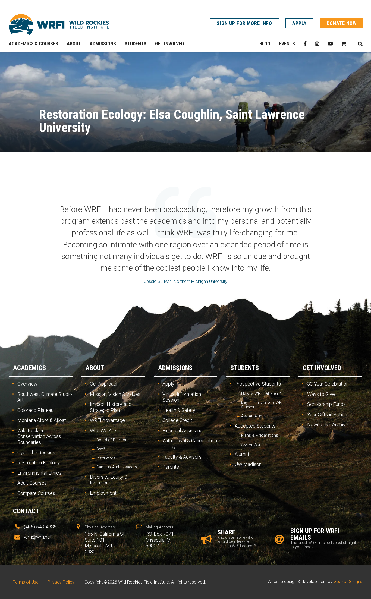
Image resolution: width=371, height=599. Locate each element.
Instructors (105, 458)
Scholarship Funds (326, 404)
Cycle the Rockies (36, 452)
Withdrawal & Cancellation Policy (189, 443)
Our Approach (104, 384)
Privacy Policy (61, 582)
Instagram (317, 43)
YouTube (330, 43)
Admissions (175, 368)
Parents (170, 467)
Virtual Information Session (181, 397)
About (95, 368)
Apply (299, 23)
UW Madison (248, 464)
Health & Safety (178, 410)
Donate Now (342, 23)
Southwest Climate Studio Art (44, 397)
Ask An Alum (252, 416)
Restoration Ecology (38, 462)
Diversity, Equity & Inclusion (108, 480)
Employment (103, 493)
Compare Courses (36, 493)
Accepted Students (255, 426)
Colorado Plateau (35, 410)
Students (244, 368)
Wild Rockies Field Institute (59, 24)
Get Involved (322, 368)
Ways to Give (321, 394)
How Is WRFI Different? (261, 393)
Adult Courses (32, 483)
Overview (27, 384)
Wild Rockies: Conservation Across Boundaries (39, 436)
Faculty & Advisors (182, 457)
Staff (100, 449)
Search (360, 43)
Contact (26, 511)
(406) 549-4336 (40, 526)
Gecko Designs (348, 581)
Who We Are (103, 430)
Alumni (242, 454)
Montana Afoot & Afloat (41, 420)
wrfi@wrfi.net (38, 537)
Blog (264, 43)
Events (287, 43)
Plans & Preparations (259, 435)
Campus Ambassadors (116, 467)
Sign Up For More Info (244, 23)
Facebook (305, 43)
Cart (343, 43)
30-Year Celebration (328, 384)
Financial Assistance (183, 430)
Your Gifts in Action (327, 414)
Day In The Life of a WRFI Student (263, 404)
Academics (29, 368)
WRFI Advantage (107, 420)
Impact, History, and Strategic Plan (110, 407)
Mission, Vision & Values (115, 394)
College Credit (177, 420)
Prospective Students (258, 384)
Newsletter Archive (327, 424)
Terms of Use (26, 582)
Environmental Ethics (39, 473)
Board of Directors (112, 440)
